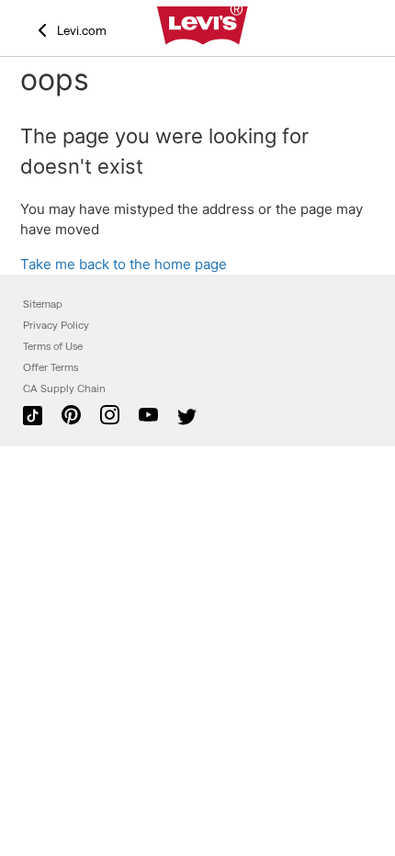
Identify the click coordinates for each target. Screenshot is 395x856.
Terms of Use (53, 346)
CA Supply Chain (64, 388)
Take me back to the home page (123, 264)
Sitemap (42, 304)
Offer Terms (50, 367)
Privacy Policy (56, 325)
